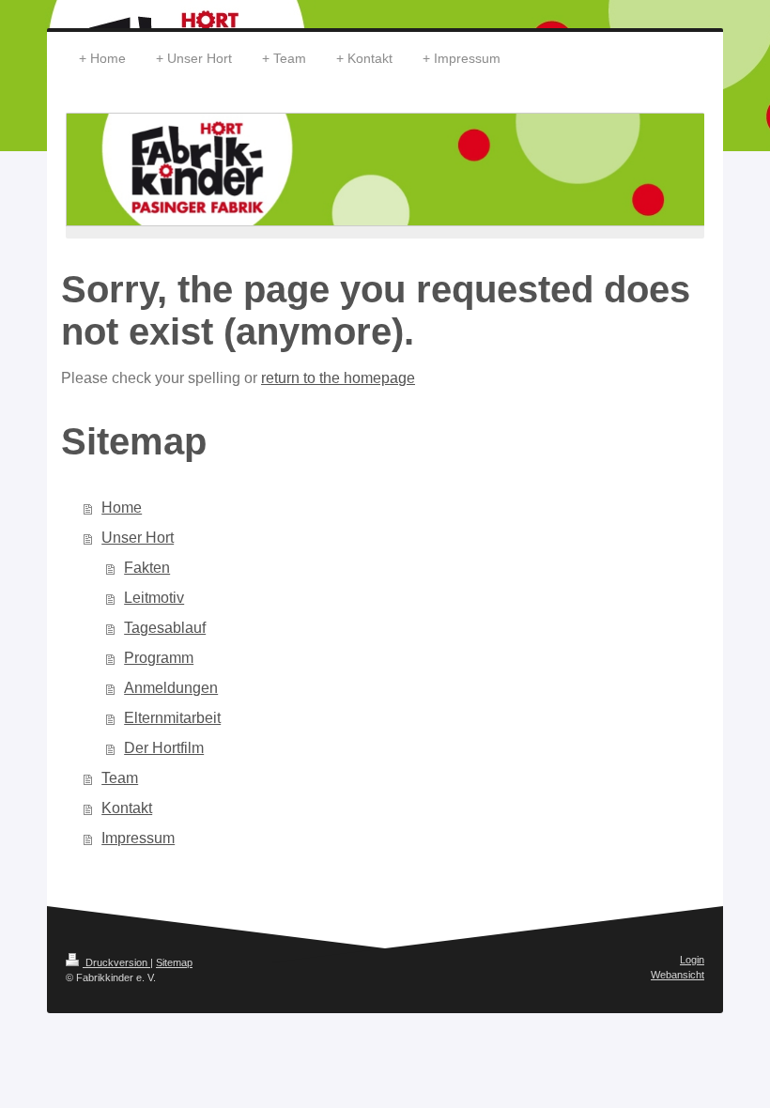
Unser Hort (137, 538)
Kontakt (126, 808)
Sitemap (174, 962)
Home (121, 508)
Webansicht (677, 974)
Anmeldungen (171, 688)
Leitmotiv (154, 598)
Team (119, 778)
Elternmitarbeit (172, 718)
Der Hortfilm (164, 748)
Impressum (138, 838)
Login (692, 959)
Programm (158, 658)
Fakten (147, 568)
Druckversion (116, 962)
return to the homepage (338, 378)
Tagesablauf (165, 628)
